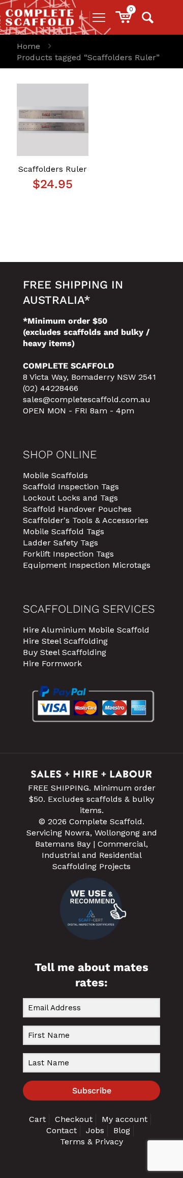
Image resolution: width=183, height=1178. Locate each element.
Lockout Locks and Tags (70, 498)
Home (28, 46)
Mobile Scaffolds (55, 475)
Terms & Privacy (91, 1141)
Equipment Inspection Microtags (86, 565)
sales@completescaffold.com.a (84, 399)
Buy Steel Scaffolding (64, 652)
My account (124, 1119)
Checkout (74, 1119)
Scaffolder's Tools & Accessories (85, 520)
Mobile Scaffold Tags (63, 531)
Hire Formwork (52, 663)
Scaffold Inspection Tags (71, 486)
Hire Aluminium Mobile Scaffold (86, 630)
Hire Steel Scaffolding (65, 641)
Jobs (95, 1130)
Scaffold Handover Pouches (77, 509)
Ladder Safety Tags (60, 542)
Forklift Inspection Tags (68, 554)
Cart (37, 1119)
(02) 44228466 (50, 388)
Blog (121, 1130)
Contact (61, 1130)
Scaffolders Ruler (52, 169)
